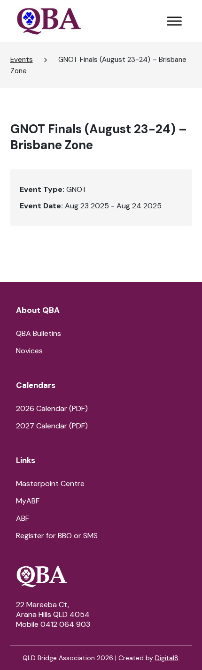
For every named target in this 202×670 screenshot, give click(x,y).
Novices (29, 351)
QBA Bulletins (38, 333)
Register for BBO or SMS (57, 536)
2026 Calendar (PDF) (52, 408)
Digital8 (167, 658)
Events (21, 59)
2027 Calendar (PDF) (52, 426)
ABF (22, 518)
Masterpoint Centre (50, 483)
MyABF (27, 501)
